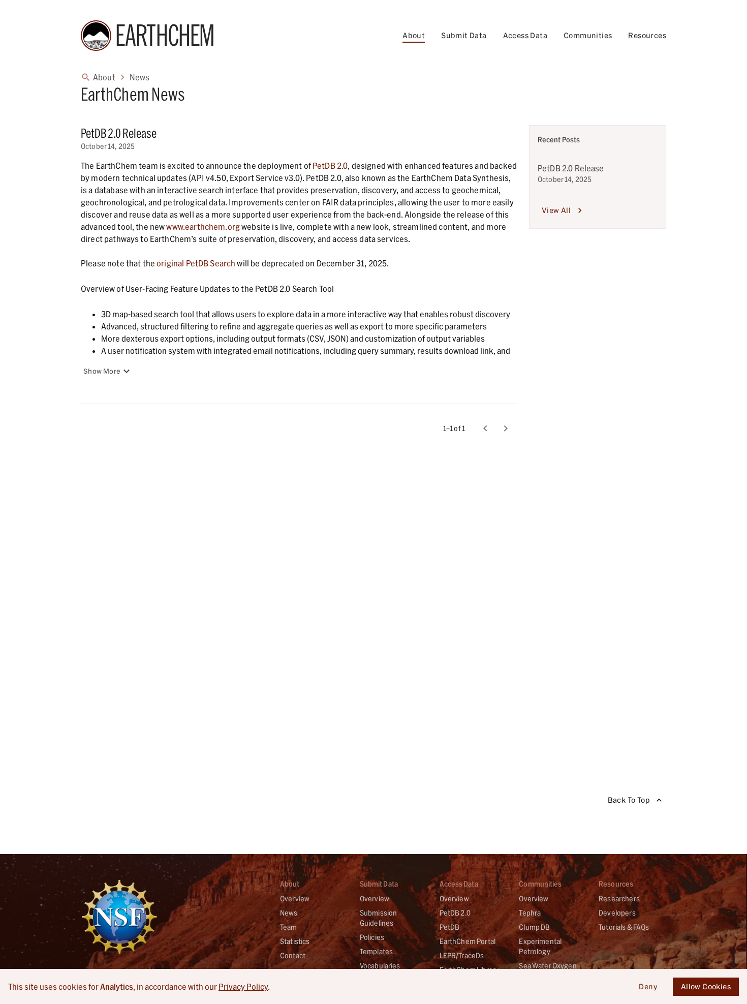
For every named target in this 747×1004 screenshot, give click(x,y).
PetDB (450, 927)
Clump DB (534, 927)
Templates (376, 951)
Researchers (619, 898)
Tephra (530, 912)
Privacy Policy (243, 986)
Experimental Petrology (540, 946)
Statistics (295, 941)
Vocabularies (380, 965)
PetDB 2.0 (455, 912)
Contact (292, 955)
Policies (372, 937)
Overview (294, 898)
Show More (101, 371)
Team (288, 927)
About (413, 35)
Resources (647, 35)
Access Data (525, 35)
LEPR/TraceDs (462, 955)
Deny (648, 986)
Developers (617, 912)
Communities (588, 35)
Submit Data (463, 35)
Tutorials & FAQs (624, 927)
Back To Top (629, 800)
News (140, 77)
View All (556, 210)
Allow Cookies (706, 986)
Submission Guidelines (378, 917)
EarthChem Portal (467, 941)
